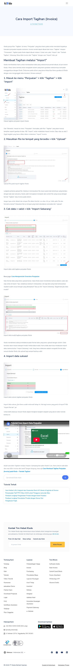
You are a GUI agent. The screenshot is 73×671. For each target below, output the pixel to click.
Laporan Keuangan (33, 579)
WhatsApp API (54, 579)
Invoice (29, 568)
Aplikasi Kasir (31, 597)
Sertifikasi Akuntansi (10, 605)
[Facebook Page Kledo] (52, 652)
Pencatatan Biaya (32, 575)
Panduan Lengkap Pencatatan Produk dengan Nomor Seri (24, 498)
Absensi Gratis (54, 583)
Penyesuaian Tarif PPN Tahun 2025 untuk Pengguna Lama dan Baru (27, 493)
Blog (5, 568)
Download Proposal (10, 594)
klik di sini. (55, 534)
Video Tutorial (8, 579)
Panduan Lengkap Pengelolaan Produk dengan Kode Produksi (25, 496)
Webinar (6, 609)
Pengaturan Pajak (11, 501)
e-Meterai (30, 611)
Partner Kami (8, 590)
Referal (29, 590)
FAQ (5, 601)
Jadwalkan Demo (9, 586)
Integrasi (29, 594)
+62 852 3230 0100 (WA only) (16, 626)
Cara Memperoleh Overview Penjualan (25, 276)
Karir (5, 571)
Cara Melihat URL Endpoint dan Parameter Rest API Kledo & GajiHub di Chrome (31, 490)
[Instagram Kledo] (57, 652)
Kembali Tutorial (37, 24)
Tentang (6, 564)
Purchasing (30, 571)
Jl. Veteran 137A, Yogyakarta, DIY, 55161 (19, 633)
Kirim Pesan (57, 544)
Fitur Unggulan (8, 612)
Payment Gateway (33, 607)
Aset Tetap (30, 583)
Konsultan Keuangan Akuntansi (33, 602)
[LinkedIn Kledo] (67, 652)
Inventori (29, 586)
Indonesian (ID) (18, 652)
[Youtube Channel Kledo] (62, 652)
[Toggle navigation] (66, 3)
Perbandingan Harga (33, 564)
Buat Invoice (53, 568)
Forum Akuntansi (54, 575)
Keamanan (7, 583)
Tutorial (6, 575)
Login (5, 597)
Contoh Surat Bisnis (55, 571)
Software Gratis (54, 564)
